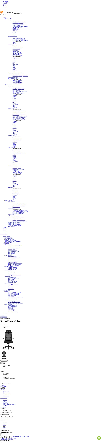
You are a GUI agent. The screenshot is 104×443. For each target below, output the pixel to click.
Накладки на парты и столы (18, 169)
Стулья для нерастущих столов (19, 110)
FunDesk (14, 99)
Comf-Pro (14, 96)
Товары (4, 17)
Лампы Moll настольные (13, 284)
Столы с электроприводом (18, 23)
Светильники (10, 187)
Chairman (14, 57)
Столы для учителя (16, 207)
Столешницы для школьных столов (20, 221)
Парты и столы (11, 85)
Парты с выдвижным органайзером (20, 91)
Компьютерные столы (17, 27)
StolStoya (14, 33)
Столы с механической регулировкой (20, 26)
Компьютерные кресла (17, 53)
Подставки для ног (16, 81)
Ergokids (14, 98)
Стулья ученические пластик (18, 212)
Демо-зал (23, 436)
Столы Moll (10, 254)
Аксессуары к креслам (17, 172)
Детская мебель (8, 84)
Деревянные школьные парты (19, 205)
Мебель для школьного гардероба (14, 222)
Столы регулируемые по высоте (19, 21)
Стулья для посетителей (17, 55)
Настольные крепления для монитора (20, 76)
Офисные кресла (16, 51)
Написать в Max (3, 234)
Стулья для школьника (12, 256)
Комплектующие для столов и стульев (15, 217)
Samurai (14, 68)
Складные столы (16, 29)
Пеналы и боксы (16, 170)
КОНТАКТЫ (3, 407)
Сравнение (3, 362)
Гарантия (5, 405)
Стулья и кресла (11, 108)
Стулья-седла (15, 50)
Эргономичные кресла (17, 47)
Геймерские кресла (16, 49)
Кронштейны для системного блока (20, 75)
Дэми (14, 106)
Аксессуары (10, 165)
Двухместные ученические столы (19, 204)
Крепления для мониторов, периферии (16, 72)
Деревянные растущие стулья (19, 119)
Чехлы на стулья (16, 171)
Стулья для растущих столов (18, 111)
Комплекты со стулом (17, 138)
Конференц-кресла (16, 54)
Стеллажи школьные (12, 214)
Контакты (5, 230)
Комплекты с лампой (17, 139)
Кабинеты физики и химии (13, 216)
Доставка (5, 3)
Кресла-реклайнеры (17, 52)
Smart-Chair (15, 70)
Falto (13, 63)
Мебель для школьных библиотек (14, 224)
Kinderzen (14, 101)
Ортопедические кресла (17, 46)
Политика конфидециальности (6, 439)
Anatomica (15, 95)
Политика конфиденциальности (9, 404)
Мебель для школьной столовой (14, 223)
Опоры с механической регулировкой (20, 40)
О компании (5, 1)
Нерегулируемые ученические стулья (20, 211)
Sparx (14, 71)
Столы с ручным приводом (18, 24)
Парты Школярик (11, 253)
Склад (27, 436)
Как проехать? (6, 2)
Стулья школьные (11, 208)
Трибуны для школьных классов (14, 225)
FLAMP (4, 425)
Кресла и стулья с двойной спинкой (20, 116)
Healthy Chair (15, 64)
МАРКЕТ (5, 422)
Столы (9, 19)
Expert (14, 62)
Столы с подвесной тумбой (18, 89)
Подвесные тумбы (16, 150)
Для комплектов (16, 193)
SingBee (14, 130)
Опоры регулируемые (12, 36)
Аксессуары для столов (17, 83)
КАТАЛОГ (2, 385)
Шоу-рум (5, 6)
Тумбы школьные (11, 215)
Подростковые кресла (17, 112)
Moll (13, 102)
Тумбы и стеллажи (11, 147)
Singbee (14, 103)
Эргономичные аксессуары (13, 78)
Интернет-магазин (17, 436)
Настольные (15, 189)
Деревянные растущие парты (18, 93)
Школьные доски (11, 226)
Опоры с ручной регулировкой (19, 39)
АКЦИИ (4, 227)
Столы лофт (15, 30)
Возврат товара (6, 403)
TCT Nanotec (15, 104)
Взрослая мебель (8, 18)
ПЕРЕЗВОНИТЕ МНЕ (5, 440)
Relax (14, 67)
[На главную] (6, 13)
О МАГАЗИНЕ (3, 386)
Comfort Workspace (16, 58)
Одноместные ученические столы (19, 203)
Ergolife (14, 60)
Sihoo (14, 69)
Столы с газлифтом (16, 25)
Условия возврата (6, 5)
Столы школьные (11, 201)
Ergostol (14, 32)
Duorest (14, 124)
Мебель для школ (8, 200)
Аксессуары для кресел (17, 80)
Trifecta (14, 34)
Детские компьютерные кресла (19, 113)
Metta (14, 65)
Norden (14, 66)
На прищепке (15, 191)
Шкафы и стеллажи (17, 151)
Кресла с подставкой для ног (18, 118)
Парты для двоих (16, 92)
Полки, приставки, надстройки (19, 152)
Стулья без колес (16, 115)
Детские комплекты (12, 135)
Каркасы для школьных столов (19, 220)
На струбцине (15, 190)
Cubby (14, 97)
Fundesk (14, 145)
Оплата (4, 4)
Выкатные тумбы (16, 149)
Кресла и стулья (11, 44)
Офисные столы (16, 28)
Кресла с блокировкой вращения (19, 117)
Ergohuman (15, 59)
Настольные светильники (13, 77)
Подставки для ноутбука (18, 82)
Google (4, 427)
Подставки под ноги (17, 173)
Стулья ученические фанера (18, 213)
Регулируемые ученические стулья (20, 210)
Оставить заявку (4, 360)
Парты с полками (16, 90)
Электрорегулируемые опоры (19, 38)
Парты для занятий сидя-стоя (18, 88)
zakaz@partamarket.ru (4, 418)
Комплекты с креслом (17, 137)
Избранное (3, 363)
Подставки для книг (17, 168)
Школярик (15, 107)
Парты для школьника (12, 250)
